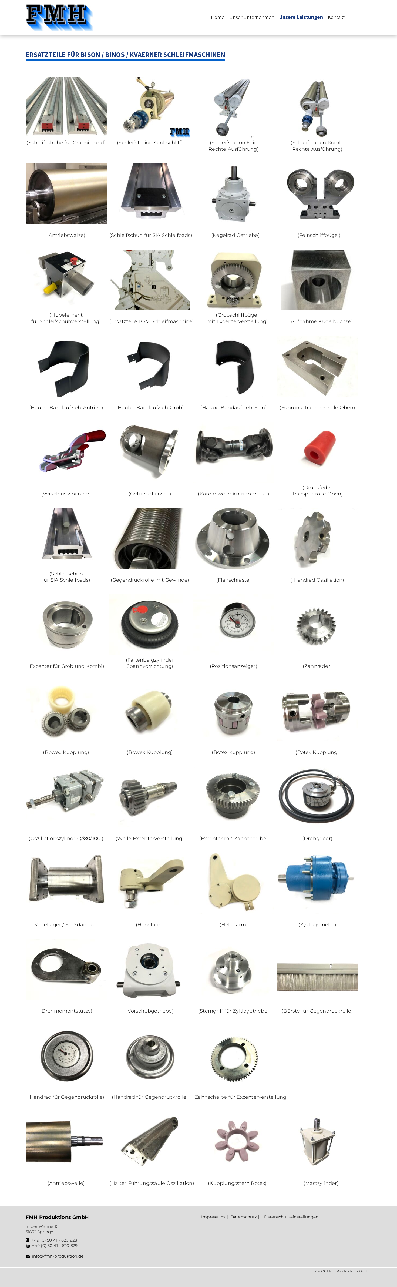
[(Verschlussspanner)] (66, 481)
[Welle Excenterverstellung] (149, 826)
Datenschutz (244, 1216)
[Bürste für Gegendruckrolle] (317, 998)
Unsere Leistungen (301, 17)
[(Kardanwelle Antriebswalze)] (233, 481)
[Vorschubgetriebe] (149, 998)
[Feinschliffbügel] (319, 223)
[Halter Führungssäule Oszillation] (149, 1171)
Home (217, 17)
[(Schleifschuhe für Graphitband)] (66, 136)
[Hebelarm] (149, 912)
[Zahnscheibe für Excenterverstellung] (233, 1085)
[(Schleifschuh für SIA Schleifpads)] (149, 223)
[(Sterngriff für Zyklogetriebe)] (233, 998)
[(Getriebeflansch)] (149, 481)
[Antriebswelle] (66, 1171)
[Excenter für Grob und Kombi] (66, 653)
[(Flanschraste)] (233, 567)
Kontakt (336, 17)
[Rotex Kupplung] (233, 740)
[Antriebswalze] (66, 223)
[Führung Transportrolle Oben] (317, 395)
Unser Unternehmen (251, 17)
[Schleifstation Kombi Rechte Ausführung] (317, 136)
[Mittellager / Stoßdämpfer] (66, 912)
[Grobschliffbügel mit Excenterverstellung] (237, 309)
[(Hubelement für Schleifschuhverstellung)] (66, 309)
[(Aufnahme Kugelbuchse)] (321, 309)
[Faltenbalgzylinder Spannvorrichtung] (149, 653)
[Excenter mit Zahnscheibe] (233, 826)
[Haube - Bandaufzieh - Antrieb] (66, 395)
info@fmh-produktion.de (57, 1256)
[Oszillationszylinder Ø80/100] (66, 826)
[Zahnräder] (317, 653)
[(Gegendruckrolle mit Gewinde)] (149, 567)
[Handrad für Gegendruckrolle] (66, 1085)
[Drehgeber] (317, 826)
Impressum (213, 1216)
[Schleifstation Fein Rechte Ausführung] (233, 136)
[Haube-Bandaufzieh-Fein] (233, 395)
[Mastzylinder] (321, 1171)
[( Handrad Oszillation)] (317, 567)
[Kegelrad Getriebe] (235, 223)
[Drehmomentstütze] (66, 998)
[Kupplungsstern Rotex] (237, 1171)
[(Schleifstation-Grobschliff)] (149, 136)
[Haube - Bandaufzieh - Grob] (149, 395)
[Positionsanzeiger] (233, 653)
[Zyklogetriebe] (317, 912)
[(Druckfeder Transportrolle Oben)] (317, 481)
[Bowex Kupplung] (66, 740)
